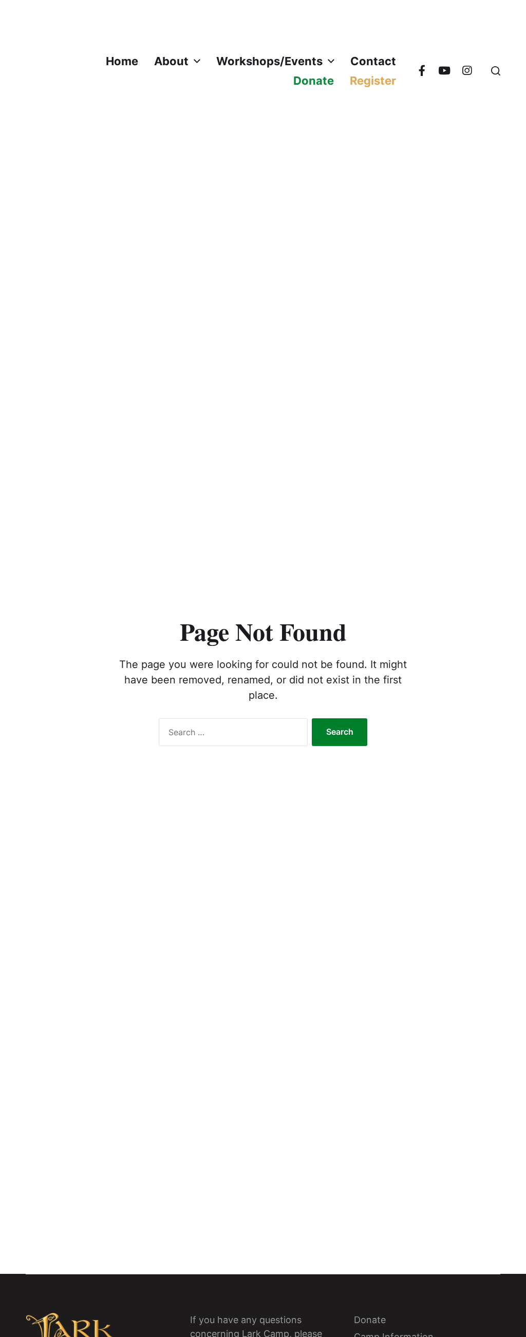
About (171, 61)
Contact (373, 61)
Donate (313, 80)
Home (122, 61)
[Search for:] (231, 734)
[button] (495, 71)
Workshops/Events (269, 61)
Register (373, 80)
